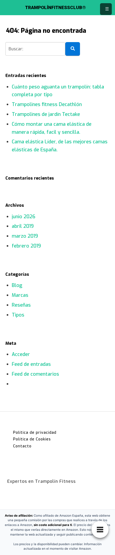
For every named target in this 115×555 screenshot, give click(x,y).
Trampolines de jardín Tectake (46, 114)
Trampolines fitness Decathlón (47, 104)
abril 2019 (23, 226)
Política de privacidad (34, 432)
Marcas (20, 295)
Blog (17, 285)
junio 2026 (23, 216)
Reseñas (21, 305)
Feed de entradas (31, 364)
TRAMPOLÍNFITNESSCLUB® (55, 7)
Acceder (21, 354)
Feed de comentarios (35, 374)
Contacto (22, 446)
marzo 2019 (25, 236)
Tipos (18, 315)
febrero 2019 (26, 246)
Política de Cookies (32, 439)
